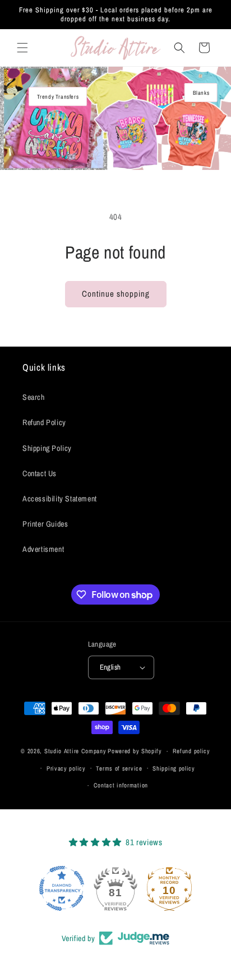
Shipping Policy (47, 448)
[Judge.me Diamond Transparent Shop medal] (61, 888)
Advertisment (43, 549)
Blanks (201, 92)
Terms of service (119, 768)
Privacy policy (66, 768)
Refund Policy (44, 422)
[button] (22, 47)
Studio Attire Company (75, 751)
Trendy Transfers (58, 96)
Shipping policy (174, 768)
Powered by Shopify (135, 751)
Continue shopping (116, 293)
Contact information (121, 785)
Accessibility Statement (59, 499)
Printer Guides (45, 524)
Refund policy (191, 751)
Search (33, 397)
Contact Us (39, 473)
